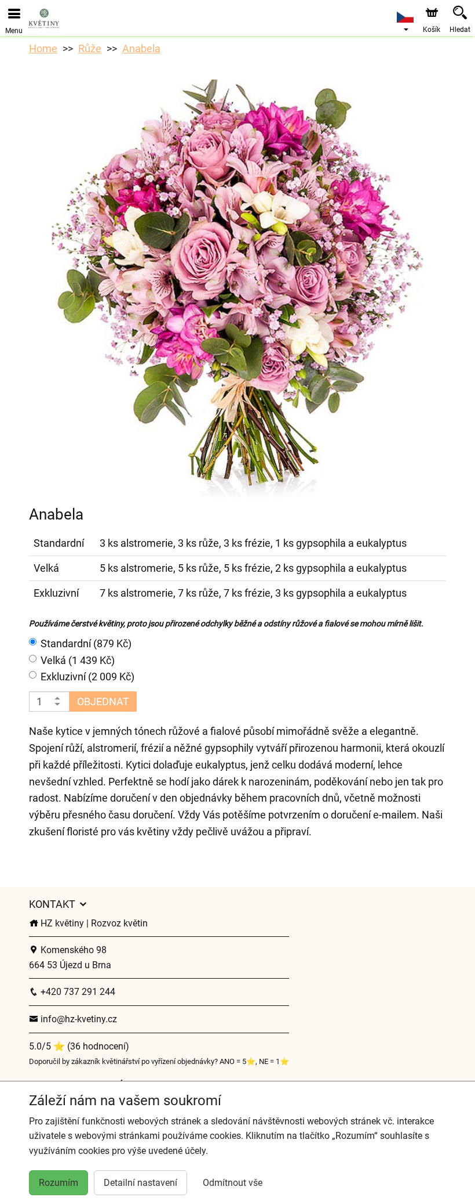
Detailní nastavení (140, 1182)
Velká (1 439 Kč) (78, 660)
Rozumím (58, 1182)
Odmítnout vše (232, 1182)
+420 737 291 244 (76, 991)
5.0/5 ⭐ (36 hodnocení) (79, 1046)
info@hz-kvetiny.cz (77, 1019)
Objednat (103, 701)
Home (43, 48)
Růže (89, 48)
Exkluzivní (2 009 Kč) (87, 676)
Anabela (141, 48)
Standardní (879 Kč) (86, 643)
